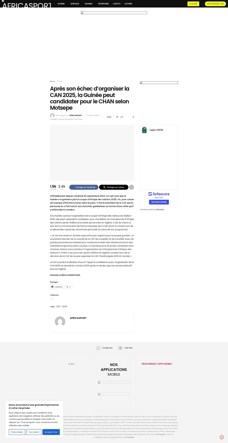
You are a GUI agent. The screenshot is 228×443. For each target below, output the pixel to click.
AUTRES (128, 3)
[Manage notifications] (222, 437)
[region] (34, 419)
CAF (58, 306)
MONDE (88, 3)
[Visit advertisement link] (114, 46)
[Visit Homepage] (26, 4)
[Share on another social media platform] (131, 187)
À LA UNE (193, 4)
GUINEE (61, 3)
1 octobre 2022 (93, 115)
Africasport (160, 209)
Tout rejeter (33, 432)
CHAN (64, 306)
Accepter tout (51, 432)
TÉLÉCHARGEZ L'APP (215, 4)
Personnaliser (17, 432)
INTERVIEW (103, 3)
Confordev (129, 437)
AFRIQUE (75, 3)
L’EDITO (117, 3)
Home (52, 81)
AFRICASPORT (76, 115)
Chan (60, 81)
